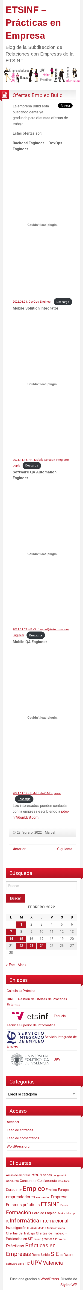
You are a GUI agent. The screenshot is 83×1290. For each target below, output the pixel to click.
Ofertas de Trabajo (20, 1233)
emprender (43, 1197)
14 (11, 939)
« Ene (10, 965)
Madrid (42, 1228)
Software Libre (15, 1263)
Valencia (53, 1263)
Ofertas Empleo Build (38, 95)
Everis (64, 1205)
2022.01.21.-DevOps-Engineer (32, 302)
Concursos (28, 1181)
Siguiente (64, 849)
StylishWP (68, 1285)
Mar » (22, 965)
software (66, 1255)
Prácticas (15, 1246)
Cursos (12, 1189)
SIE (55, 1254)
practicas (48, 1239)
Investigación (16, 1228)
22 (21, 946)
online (37, 1239)
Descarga (62, 302)
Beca (36, 1174)
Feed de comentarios (23, 1138)
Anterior (19, 849)
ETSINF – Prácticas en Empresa (33, 23)
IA (7, 1221)
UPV (56, 1059)
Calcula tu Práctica (21, 991)
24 (41, 946)
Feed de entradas (20, 1130)
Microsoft (52, 1228)
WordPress (50, 1279)
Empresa (59, 1196)
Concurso (12, 1181)
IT (28, 1228)
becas (47, 1175)
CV (20, 1190)
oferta (61, 1228)
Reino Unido (41, 1255)
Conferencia (47, 1180)
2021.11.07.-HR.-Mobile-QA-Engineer (37, 793)
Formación (18, 1212)
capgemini (59, 1175)
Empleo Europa (57, 1190)
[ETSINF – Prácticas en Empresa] (41, 74)
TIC (27, 1263)
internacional (54, 1221)
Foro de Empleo (44, 1213)
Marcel (50, 832)
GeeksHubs (64, 1213)
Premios (60, 1239)
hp (73, 1213)
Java (33, 1228)
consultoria (64, 1181)
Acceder (13, 1122)
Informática (24, 1220)
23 (31, 946)
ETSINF (50, 1204)
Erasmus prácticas (23, 1204)
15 (21, 939)
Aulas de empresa (18, 1175)
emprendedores (20, 1197)
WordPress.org (18, 1146)
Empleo (34, 1189)
